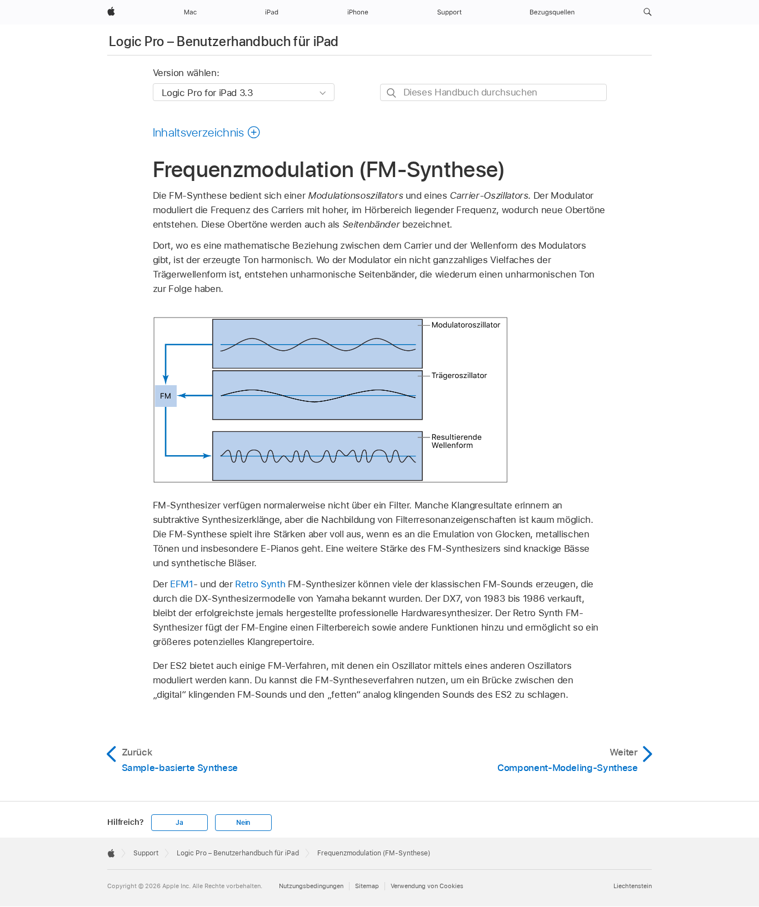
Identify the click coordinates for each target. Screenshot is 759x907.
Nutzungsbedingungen (311, 886)
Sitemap (367, 886)
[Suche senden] (392, 93)
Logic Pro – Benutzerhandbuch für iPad (223, 41)
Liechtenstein (632, 886)
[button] (647, 12)
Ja (179, 823)
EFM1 (181, 583)
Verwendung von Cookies (427, 886)
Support (145, 853)
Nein (243, 823)
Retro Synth (260, 583)
